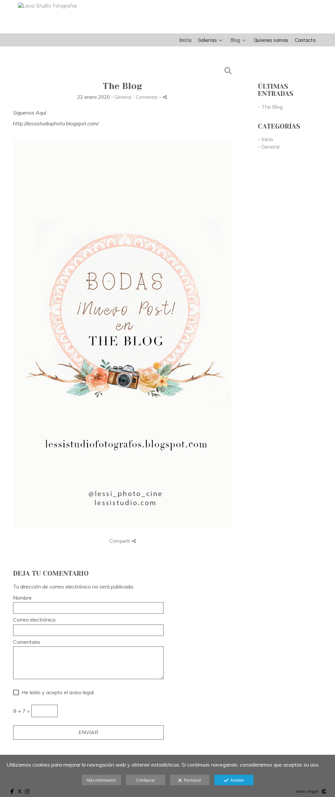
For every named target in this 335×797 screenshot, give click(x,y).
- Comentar (145, 97)
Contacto (305, 40)
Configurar (145, 780)
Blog (235, 40)
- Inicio (265, 139)
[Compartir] (165, 97)
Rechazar (191, 780)
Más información (101, 780)
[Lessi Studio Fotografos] (45, 5)
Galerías (207, 40)
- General (268, 146)
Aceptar (236, 780)
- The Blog (270, 106)
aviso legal (81, 692)
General (123, 97)
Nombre (22, 598)
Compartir (120, 541)
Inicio (185, 40)
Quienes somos (271, 40)
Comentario (26, 642)
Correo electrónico (34, 620)
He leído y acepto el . (57, 693)
